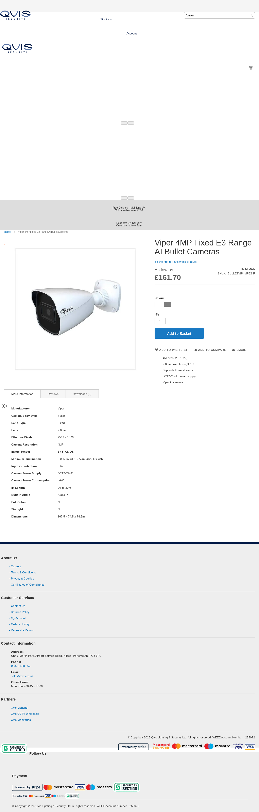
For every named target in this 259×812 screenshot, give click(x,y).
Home (7, 231)
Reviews (53, 393)
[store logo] (15, 15)
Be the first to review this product (175, 261)
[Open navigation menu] (5, 406)
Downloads (81, 393)
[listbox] (205, 305)
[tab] (22, 393)
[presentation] (124, 123)
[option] (158, 304)
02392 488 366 (21, 665)
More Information (22, 393)
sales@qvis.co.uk (22, 676)
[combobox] (219, 15)
